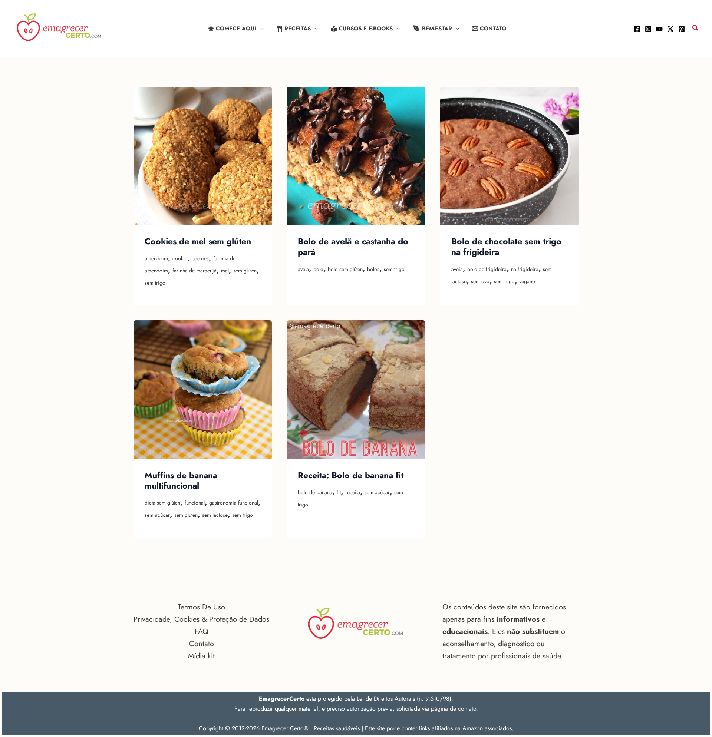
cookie (179, 258)
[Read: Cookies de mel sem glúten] (203, 156)
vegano (527, 281)
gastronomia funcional (233, 502)
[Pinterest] (681, 29)
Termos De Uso (201, 607)
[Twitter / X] (670, 29)
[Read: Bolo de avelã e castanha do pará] (356, 156)
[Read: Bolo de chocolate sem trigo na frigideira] (509, 156)
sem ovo (480, 281)
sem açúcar (157, 515)
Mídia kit (201, 656)
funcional (195, 502)
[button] (260, 28)
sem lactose (215, 515)
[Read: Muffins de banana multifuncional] (203, 389)
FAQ (201, 631)
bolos (373, 269)
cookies (200, 258)
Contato (201, 643)
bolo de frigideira (487, 269)
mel (225, 270)
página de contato (453, 708)
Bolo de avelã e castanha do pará (353, 246)
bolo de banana (315, 492)
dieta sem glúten (162, 502)
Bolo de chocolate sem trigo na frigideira (506, 246)
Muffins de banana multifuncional (181, 480)
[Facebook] (637, 29)
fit (339, 492)
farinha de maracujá (194, 270)
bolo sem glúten (345, 269)
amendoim (156, 258)
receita (352, 492)
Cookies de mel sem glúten (198, 241)
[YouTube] (659, 29)
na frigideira (524, 269)
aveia (457, 269)
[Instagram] (648, 29)
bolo (318, 269)
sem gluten (245, 270)
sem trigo (155, 283)
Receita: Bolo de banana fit (350, 475)
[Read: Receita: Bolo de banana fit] (356, 389)
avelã (303, 269)
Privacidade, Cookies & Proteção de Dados (201, 619)
